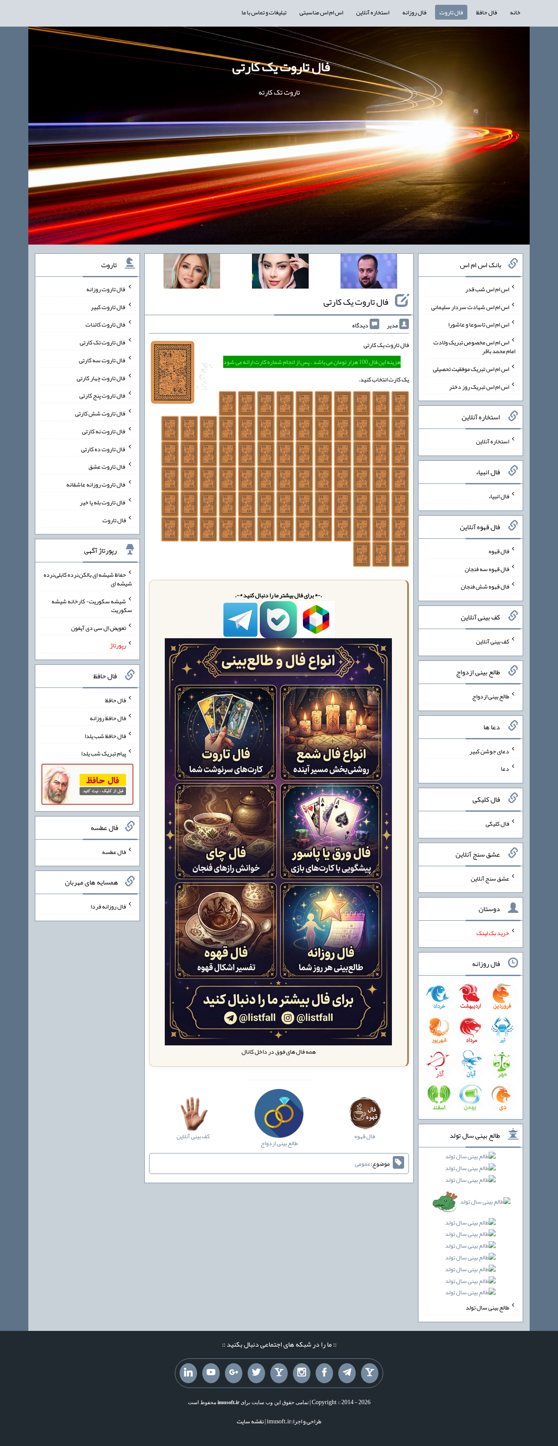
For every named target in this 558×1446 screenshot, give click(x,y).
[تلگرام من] (347, 1373)
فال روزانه (414, 12)
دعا (505, 768)
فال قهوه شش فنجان (485, 586)
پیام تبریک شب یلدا (103, 753)
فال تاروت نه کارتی (104, 431)
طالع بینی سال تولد (487, 1307)
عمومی (363, 1163)
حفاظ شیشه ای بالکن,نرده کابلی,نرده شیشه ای (88, 578)
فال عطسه (114, 851)
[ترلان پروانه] (280, 273)
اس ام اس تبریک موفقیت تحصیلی (471, 369)
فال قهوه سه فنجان (487, 568)
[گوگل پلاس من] (233, 1373)
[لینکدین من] (188, 1373)
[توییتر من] (256, 1373)
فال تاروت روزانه (106, 289)
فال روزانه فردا (108, 906)
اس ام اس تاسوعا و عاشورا (478, 324)
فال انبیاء (498, 496)
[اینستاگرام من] (301, 1373)
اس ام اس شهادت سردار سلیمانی (470, 306)
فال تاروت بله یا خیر (103, 502)
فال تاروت (451, 12)
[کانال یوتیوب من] (211, 1373)
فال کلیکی (497, 823)
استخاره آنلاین (372, 12)
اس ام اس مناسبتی (321, 12)
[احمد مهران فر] (368, 273)
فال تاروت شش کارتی (100, 413)
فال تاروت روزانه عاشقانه (96, 484)
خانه (515, 12)
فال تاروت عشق (107, 466)
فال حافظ (486, 12)
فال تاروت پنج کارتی (102, 395)
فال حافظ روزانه (108, 718)
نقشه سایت (250, 1421)
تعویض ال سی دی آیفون (98, 627)
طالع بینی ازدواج (490, 696)
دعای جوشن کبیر (489, 751)
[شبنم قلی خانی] (191, 273)
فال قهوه (499, 551)
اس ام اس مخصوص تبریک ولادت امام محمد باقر (474, 346)
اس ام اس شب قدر (487, 289)
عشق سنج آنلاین (490, 878)
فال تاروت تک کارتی (103, 342)
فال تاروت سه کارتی (102, 360)
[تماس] (279, 1373)
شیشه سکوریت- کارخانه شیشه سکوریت (91, 605)
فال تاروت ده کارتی (103, 448)
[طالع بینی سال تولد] (471, 1227)
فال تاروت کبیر (108, 306)
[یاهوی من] (369, 1373)
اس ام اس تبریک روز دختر (479, 386)
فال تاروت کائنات (105, 324)
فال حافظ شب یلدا (105, 735)
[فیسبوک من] (324, 1373)
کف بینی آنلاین (492, 641)
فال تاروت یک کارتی (281, 67)
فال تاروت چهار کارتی (101, 377)
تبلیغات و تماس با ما (264, 12)
